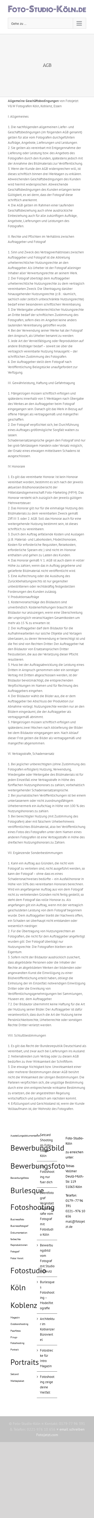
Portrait (14, 1349)
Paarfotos (15, 1330)
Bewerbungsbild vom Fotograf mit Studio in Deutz (47, 1258)
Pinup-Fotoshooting (17, 1340)
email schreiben (72, 1429)
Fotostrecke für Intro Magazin (46, 1358)
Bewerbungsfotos (19, 1178)
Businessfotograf (19, 1226)
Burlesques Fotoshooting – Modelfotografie (47, 1295)
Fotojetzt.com (47, 1434)
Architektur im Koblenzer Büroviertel (47, 1329)
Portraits (24, 1362)
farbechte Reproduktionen (18, 1242)
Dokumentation (18, 1232)
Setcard (14, 1374)
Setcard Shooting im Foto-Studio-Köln (46, 1145)
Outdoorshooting (19, 1324)
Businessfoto (17, 1219)
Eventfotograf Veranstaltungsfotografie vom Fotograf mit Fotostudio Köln (47, 1214)
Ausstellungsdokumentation (25, 1135)
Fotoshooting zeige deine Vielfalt (47, 1384)
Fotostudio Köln (28, 1278)
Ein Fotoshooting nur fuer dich (47, 1174)
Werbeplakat (17, 1381)
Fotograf (14, 1251)
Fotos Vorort (16, 1258)
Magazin (15, 1317)
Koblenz (23, 1305)
